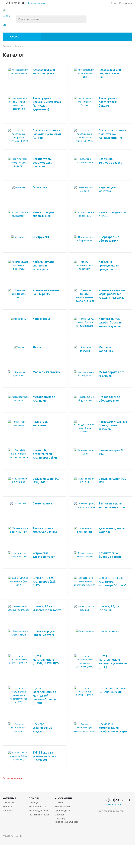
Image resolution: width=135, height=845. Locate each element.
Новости (7, 806)
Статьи (59, 802)
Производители (63, 810)
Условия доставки (39, 810)
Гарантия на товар (39, 814)
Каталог (15, 36)
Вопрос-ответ (62, 806)
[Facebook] (115, 816)
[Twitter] (122, 816)
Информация (63, 798)
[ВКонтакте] (100, 816)
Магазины (8, 810)
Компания (9, 798)
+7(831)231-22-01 (15, 3)
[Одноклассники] (107, 816)
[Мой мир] (107, 824)
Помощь (34, 798)
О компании (9, 802)
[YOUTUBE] (115, 824)
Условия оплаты (37, 806)
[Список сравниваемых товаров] (93, 15)
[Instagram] (100, 824)
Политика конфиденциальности (67, 820)
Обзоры (59, 814)
